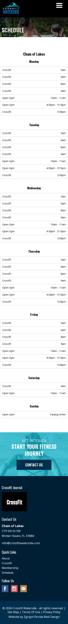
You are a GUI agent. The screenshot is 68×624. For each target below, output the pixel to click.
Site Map (13, 612)
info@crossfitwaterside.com (21, 543)
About (6, 558)
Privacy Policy (52, 612)
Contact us (34, 464)
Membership (10, 568)
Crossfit (7, 563)
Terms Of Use (31, 612)
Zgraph (28, 617)
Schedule (7, 573)
